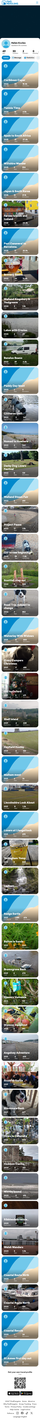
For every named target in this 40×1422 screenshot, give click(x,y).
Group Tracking (25, 1404)
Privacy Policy (16, 1407)
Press (34, 1404)
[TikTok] (27, 1413)
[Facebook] (22, 1413)
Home (24, 1401)
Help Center (14, 1410)
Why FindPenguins (10, 1404)
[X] (31, 1413)
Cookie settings (29, 1407)
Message (17, 58)
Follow (6, 58)
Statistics (30, 58)
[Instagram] (17, 1413)
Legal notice (25, 1410)
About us (31, 1401)
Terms (7, 1407)
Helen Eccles (18, 42)
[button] (37, 2)
